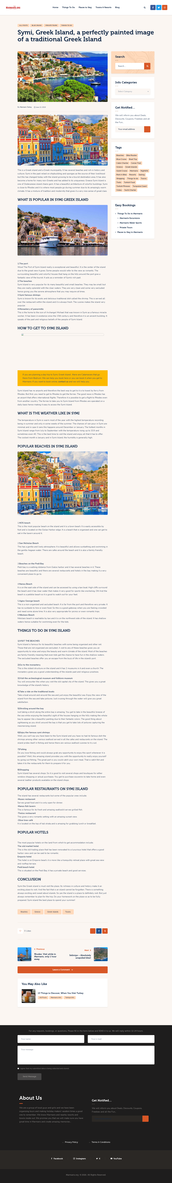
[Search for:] (132, 66)
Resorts (132, 174)
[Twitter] (158, 7)
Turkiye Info (69, 998)
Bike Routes (131, 155)
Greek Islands (52, 912)
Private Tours (51, 25)
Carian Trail (136, 163)
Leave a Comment (61, 970)
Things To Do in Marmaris (129, 214)
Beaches (24, 912)
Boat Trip (133, 159)
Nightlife (144, 171)
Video (119, 190)
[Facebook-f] (153, 7)
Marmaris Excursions (130, 218)
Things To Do (66, 25)
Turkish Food (129, 182)
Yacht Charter (130, 190)
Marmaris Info (56, 998)
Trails (118, 182)
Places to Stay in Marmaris (130, 232)
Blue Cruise (37, 25)
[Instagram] (164, 7)
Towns (68, 912)
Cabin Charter (122, 163)
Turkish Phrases (123, 186)
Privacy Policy (71, 1142)
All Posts (23, 25)
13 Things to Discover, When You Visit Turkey (60, 993)
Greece (37, 912)
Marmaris (134, 171)
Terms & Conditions (101, 1142)
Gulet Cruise (121, 171)
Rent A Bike (121, 174)
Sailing (142, 174)
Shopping (120, 178)
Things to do (132, 178)
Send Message (29, 1076)
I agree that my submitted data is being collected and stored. (44, 1068)
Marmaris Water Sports (131, 223)
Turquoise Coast (140, 186)
